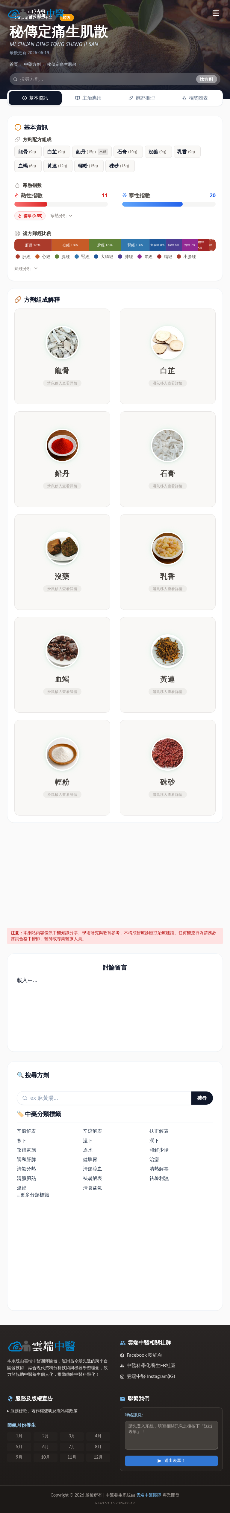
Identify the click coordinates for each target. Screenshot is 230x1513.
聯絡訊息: (134, 1415)
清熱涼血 (92, 1168)
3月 (72, 1436)
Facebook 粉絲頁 (144, 1355)
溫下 (88, 1140)
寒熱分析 (58, 215)
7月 (72, 1447)
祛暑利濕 (159, 1178)
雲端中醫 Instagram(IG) (151, 1376)
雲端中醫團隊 (148, 1495)
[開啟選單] (216, 13)
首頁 (14, 64)
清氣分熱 (26, 1168)
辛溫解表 (26, 1131)
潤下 (154, 1140)
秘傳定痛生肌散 (61, 64)
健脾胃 (90, 1159)
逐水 (88, 1149)
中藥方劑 (32, 64)
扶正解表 (159, 1131)
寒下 (21, 1140)
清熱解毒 (159, 1168)
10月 (45, 1457)
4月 (98, 1436)
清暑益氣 (92, 1187)
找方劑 (207, 79)
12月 (98, 1457)
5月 (19, 1447)
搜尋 (202, 1097)
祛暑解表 (92, 1178)
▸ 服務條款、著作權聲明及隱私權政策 (42, 1411)
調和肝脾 (26, 1159)
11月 (71, 1457)
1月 (19, 1436)
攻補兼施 (26, 1149)
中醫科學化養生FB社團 (151, 1365)
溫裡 (21, 1187)
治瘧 (154, 1159)
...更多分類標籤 (33, 1194)
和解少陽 (159, 1149)
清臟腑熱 (26, 1178)
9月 (19, 1457)
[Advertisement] (115, 874)
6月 (45, 1447)
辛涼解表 (92, 1131)
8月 (98, 1447)
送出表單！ (174, 1461)
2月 (45, 1436)
